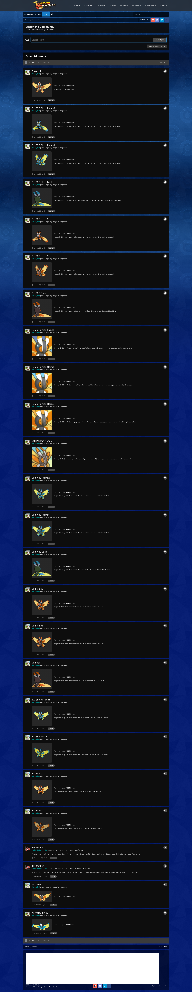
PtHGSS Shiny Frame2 (43, 108)
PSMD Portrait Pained (43, 330)
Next (34, 62)
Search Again (159, 40)
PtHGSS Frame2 (40, 219)
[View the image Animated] (42, 896)
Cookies (55, 987)
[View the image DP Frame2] (42, 605)
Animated (37, 884)
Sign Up (46, 14)
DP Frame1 (37, 625)
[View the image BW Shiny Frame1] (42, 716)
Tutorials (125, 5)
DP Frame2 (37, 588)
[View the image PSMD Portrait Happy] (42, 420)
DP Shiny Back (39, 551)
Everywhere (157, 14)
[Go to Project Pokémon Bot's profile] (27, 848)
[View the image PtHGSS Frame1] (42, 272)
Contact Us (47, 987)
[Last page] (38, 62)
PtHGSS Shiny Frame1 (43, 145)
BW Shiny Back (39, 736)
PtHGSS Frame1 (40, 256)
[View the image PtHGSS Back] (42, 309)
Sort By (163, 62)
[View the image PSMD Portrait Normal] (42, 383)
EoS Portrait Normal (42, 441)
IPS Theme (29, 985)
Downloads (150, 5)
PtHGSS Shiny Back (42, 182)
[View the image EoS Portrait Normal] (42, 457)
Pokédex (102, 5)
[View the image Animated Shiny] (42, 925)
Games (113, 5)
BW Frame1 (37, 773)
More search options (157, 46)
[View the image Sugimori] (42, 87)
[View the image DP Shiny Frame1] (42, 531)
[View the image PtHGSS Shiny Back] (42, 198)
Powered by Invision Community (156, 986)
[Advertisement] (92, 968)
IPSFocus (37, 985)
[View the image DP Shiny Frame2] (42, 494)
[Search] (166, 14)
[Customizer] (52, 14)
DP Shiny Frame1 (40, 515)
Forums (137, 5)
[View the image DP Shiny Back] (42, 568)
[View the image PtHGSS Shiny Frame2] (42, 124)
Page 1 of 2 (47, 62)
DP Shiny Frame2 (41, 478)
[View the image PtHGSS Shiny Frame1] (42, 161)
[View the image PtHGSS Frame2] (42, 235)
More (164, 5)
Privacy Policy (37, 987)
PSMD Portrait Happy (43, 404)
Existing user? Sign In (32, 14)
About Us (89, 5)
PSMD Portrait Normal (43, 367)
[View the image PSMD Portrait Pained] (42, 346)
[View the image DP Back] (42, 679)
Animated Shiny (40, 913)
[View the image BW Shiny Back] (42, 753)
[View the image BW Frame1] (42, 790)
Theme (28, 987)
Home (78, 5)
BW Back (36, 810)
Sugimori (36, 71)
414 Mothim (70, 86)
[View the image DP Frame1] (42, 642)
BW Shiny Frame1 (41, 699)
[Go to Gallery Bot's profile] (27, 72)
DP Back (36, 662)
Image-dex (63, 74)
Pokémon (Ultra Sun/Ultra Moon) (79, 868)
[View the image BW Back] (42, 827)
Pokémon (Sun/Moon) (75, 850)
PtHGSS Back (39, 293)
